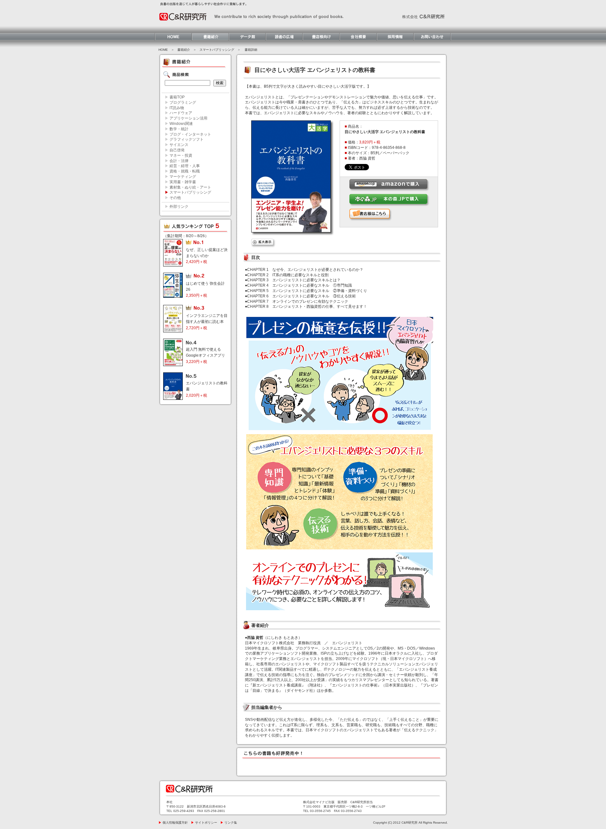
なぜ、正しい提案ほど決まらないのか (207, 256)
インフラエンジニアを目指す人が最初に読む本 (207, 321)
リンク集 (228, 822)
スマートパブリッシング (216, 49)
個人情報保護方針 (173, 822)
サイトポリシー (204, 822)
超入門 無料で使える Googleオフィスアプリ (205, 355)
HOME (163, 49)
